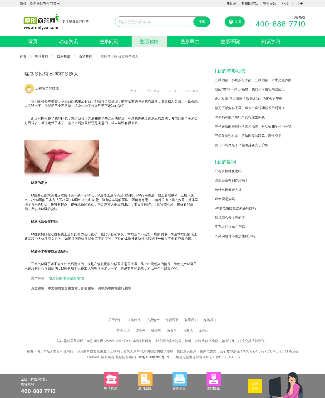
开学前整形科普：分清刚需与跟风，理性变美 (248, 136)
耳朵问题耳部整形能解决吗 (235, 236)
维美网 (141, 330)
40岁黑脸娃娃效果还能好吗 (235, 208)
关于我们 (115, 320)
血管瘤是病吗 (225, 199)
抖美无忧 (123, 330)
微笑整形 (85, 56)
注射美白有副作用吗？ (231, 180)
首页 (33, 41)
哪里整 (156, 330)
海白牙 (172, 330)
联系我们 (191, 320)
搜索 (201, 21)
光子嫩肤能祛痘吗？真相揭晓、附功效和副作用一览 (253, 126)
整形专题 (269, 3)
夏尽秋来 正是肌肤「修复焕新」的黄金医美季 (248, 98)
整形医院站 (249, 3)
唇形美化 (55, 278)
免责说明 (172, 320)
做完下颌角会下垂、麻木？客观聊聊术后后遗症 (250, 108)
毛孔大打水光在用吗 (230, 227)
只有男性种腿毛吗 (228, 171)
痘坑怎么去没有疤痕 (230, 217)
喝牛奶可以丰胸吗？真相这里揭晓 (240, 117)
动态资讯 (68, 41)
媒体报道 (210, 320)
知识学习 (270, 41)
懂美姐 (203, 330)
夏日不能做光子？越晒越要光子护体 (241, 145)
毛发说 (188, 330)
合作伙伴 (134, 320)
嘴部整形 (69, 278)
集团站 (232, 3)
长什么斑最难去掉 (228, 189)
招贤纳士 (153, 320)
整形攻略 (149, 41)
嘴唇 (80, 278)
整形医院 (230, 41)
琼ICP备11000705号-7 (150, 357)
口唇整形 (63, 56)
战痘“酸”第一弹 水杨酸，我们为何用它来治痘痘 (250, 89)
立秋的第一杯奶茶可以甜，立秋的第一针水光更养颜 (253, 80)
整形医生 (189, 41)
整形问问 (108, 41)
